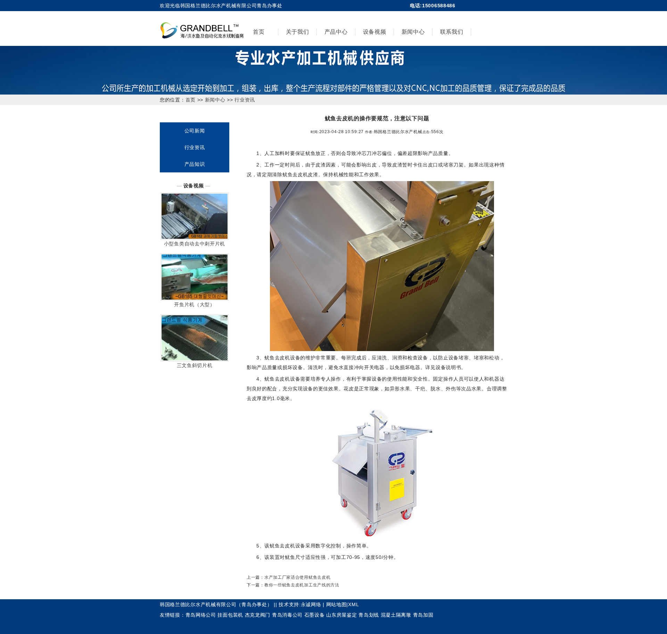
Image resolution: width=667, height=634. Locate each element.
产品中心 (336, 32)
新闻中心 (413, 32)
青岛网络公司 (201, 615)
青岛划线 (369, 615)
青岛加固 (423, 615)
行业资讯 (244, 100)
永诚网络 (311, 604)
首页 (258, 32)
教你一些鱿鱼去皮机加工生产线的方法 (301, 585)
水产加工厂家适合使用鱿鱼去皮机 (297, 577)
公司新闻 (194, 130)
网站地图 (336, 604)
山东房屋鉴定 (341, 615)
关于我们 (297, 32)
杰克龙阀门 (258, 615)
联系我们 (451, 32)
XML (353, 604)
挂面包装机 (230, 615)
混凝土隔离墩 (396, 615)
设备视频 (374, 32)
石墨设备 (314, 615)
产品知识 (194, 164)
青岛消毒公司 (287, 615)
